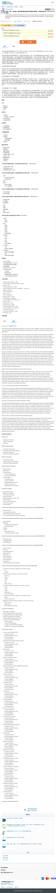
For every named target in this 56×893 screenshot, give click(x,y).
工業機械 (16, 6)
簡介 (5, 321)
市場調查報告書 (9, 6)
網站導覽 (16, 887)
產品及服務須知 (10, 887)
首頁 (4, 6)
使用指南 (3, 887)
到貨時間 (6, 855)
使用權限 (6, 857)
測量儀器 (21, 6)
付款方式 (6, 860)
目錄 (13, 46)
